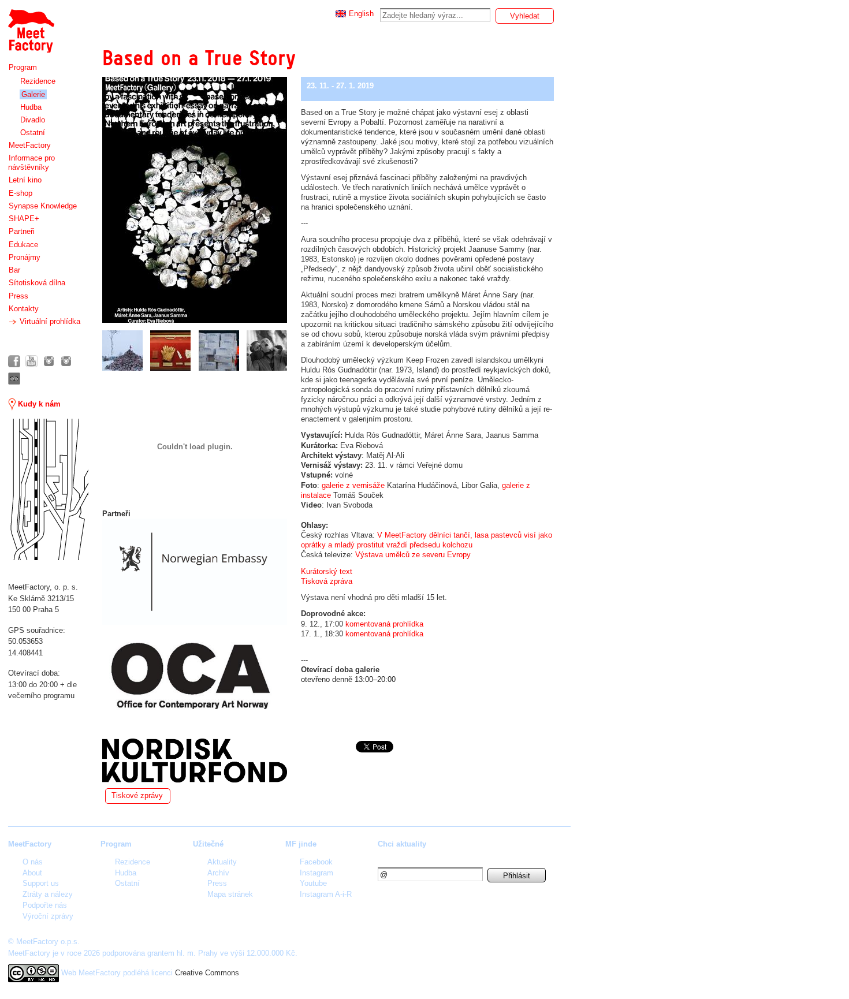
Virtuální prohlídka (48, 321)
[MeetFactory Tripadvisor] (14, 378)
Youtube (313, 883)
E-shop (20, 193)
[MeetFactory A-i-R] (66, 361)
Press (18, 296)
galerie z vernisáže (353, 485)
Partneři (22, 231)
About (32, 872)
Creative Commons (207, 972)
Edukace (23, 244)
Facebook (316, 862)
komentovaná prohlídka (384, 624)
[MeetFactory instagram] (49, 361)
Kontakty (24, 308)
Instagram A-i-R (326, 894)
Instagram (316, 872)
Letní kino (25, 180)
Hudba (31, 107)
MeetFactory (30, 145)
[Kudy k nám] (48, 489)
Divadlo (32, 119)
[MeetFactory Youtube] (31, 361)
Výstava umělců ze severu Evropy (413, 554)
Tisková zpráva (326, 581)
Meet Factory (30, 25)
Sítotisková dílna (37, 282)
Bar (14, 270)
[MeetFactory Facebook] (14, 361)
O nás (33, 862)
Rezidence (37, 81)
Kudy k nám (38, 404)
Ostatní (32, 132)
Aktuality (222, 862)
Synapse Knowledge (43, 206)
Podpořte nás (45, 905)
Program (23, 67)
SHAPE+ (24, 218)
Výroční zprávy (48, 916)
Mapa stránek (230, 894)
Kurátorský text (326, 571)
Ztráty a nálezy (48, 894)
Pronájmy (24, 257)
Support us (41, 883)
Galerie (33, 94)
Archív (218, 872)
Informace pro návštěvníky (31, 163)
